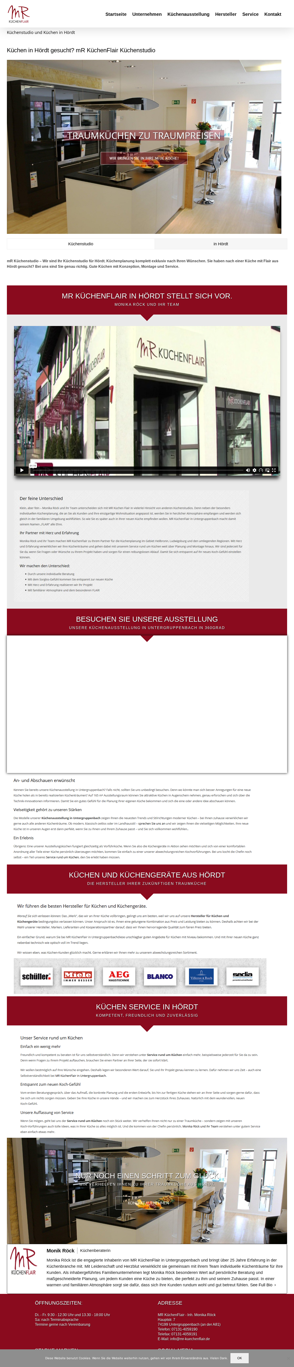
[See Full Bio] (275, 1285)
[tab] (81, 243)
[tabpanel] (147, 266)
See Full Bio (261, 1285)
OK (239, 1358)
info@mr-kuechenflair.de (190, 1339)
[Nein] (288, 1358)
